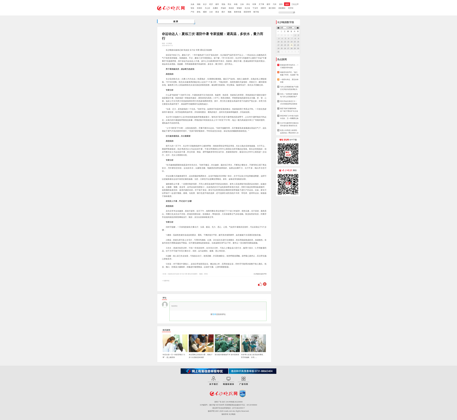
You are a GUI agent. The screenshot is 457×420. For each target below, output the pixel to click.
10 (278, 42)
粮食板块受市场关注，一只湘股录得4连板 (289, 66)
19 (285, 45)
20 (288, 45)
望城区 (239, 8)
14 (291, 42)
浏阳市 (263, 8)
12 (285, 42)
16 (298, 42)
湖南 (198, 4)
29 (295, 48)
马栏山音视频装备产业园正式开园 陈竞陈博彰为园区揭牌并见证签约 (289, 88)
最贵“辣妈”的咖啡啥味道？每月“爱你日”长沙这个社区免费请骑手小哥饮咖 (289, 109)
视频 (229, 12)
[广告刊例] (243, 381)
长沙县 (247, 8)
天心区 (207, 8)
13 (288, 42)
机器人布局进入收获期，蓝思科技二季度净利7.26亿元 (289, 131)
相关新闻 (166, 330)
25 (282, 48)
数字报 (256, 12)
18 (282, 45)
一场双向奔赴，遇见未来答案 (289, 80)
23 (298, 45)
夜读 (217, 12)
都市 (217, 4)
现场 (223, 4)
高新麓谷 (282, 8)
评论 (248, 4)
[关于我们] (213, 381)
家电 (198, 12)
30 (298, 48)
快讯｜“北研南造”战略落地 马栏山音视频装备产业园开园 (289, 95)
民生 (229, 4)
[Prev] (278, 27)
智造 (192, 8)
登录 (214, 314)
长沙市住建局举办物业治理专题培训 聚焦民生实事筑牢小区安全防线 (289, 124)
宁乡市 (255, 8)
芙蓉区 (199, 8)
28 (291, 48)
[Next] (297, 27)
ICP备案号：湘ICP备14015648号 (212, 405)
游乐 (281, 4)
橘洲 (205, 12)
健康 (287, 4)
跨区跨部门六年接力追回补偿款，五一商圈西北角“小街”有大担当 (289, 117)
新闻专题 (237, 12)
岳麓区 (215, 8)
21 (291, 45)
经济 (211, 4)
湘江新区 (272, 8)
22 (295, 45)
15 (295, 42)
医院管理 (247, 12)
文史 (211, 12)
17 (278, 45)
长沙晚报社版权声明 (260, 274)
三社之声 (295, 4)
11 (282, 42)
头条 (192, 4)
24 (278, 48)
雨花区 (231, 8)
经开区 (290, 8)
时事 (254, 4)
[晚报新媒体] (228, 381)
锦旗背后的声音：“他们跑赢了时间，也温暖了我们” (289, 73)
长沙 (205, 4)
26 (285, 48)
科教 (236, 4)
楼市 (268, 4)
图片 (223, 12)
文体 (242, 4)
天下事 (261, 4)
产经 (192, 12)
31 (278, 52)
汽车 (274, 4)
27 (288, 48)
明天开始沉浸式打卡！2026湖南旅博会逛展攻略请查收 (288, 102)
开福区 (223, 8)
